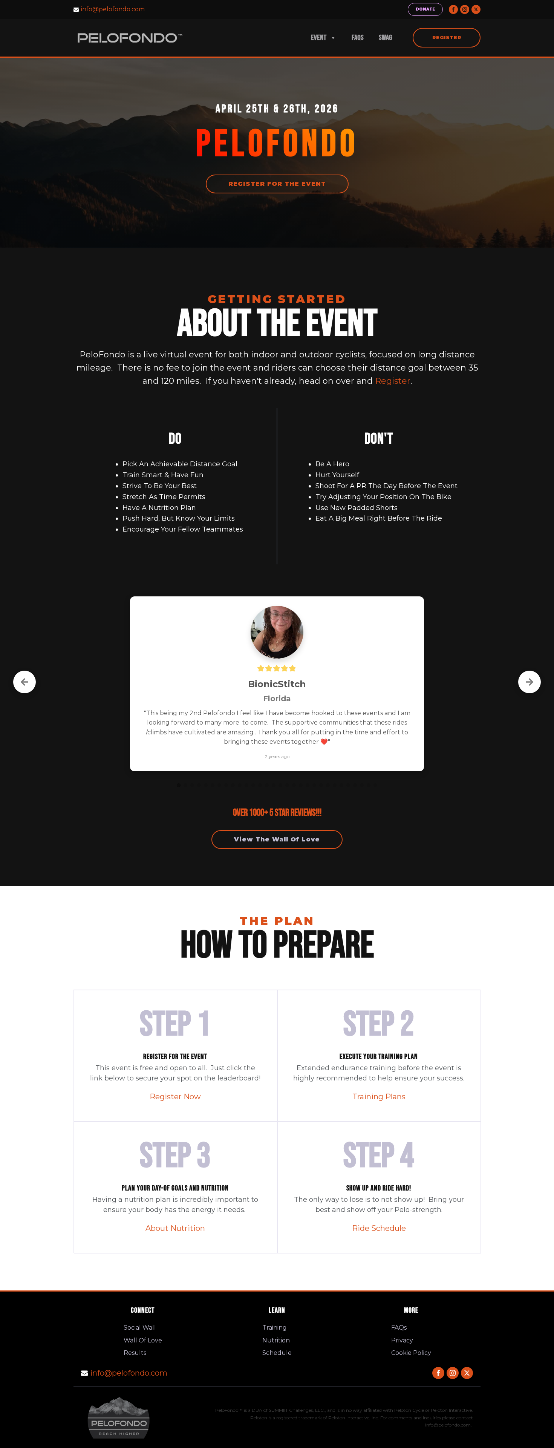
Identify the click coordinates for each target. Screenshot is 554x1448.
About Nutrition (175, 1205)
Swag (385, 37)
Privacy (402, 1318)
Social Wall (140, 1305)
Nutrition (276, 1318)
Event (319, 37)
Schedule (277, 1330)
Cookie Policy (411, 1330)
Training (274, 1305)
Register (446, 37)
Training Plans (379, 1074)
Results (135, 1330)
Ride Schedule (379, 1205)
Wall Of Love (143, 1318)
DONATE (425, 9)
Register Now (175, 1074)
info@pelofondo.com (113, 9)
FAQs (358, 37)
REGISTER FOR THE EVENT (277, 183)
